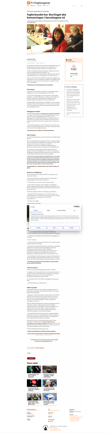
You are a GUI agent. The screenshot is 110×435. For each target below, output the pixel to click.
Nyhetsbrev (39, 5)
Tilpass (54, 227)
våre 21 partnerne (36, 215)
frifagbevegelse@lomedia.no (32, 410)
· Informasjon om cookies (74, 419)
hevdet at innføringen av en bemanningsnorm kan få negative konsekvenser (41, 322)
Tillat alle (71, 227)
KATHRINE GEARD (31, 59)
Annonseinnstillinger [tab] (61, 210)
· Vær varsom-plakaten (54, 429)
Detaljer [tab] (48, 210)
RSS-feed (50, 414)
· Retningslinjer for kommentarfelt (76, 417)
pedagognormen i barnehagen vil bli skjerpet (50, 113)
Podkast (44, 5)
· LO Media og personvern (74, 420)
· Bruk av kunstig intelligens (74, 418)
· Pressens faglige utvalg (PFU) (55, 430)
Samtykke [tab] (36, 210)
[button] (80, 71)
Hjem (28, 5)
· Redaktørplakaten (53, 427)
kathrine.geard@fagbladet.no (32, 60)
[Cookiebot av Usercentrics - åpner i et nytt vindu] (74, 207)
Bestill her (50, 417)
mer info (35, 222)
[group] (74, 71)
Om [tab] (74, 210)
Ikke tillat (38, 227)
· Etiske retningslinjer (73, 415)
